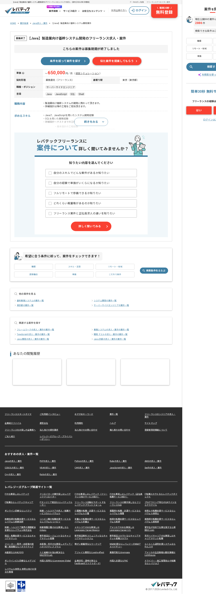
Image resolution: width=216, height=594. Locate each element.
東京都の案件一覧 (25, 305)
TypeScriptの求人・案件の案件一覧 (33, 334)
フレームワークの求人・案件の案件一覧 (35, 330)
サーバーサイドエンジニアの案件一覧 (111, 305)
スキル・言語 (74, 267)
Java (49, 94)
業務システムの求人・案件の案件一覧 (111, 330)
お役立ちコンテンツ (92, 11)
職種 (34, 267)
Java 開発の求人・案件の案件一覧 (33, 339)
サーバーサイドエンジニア (60, 87)
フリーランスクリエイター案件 (158, 2)
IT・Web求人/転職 (137, 2)
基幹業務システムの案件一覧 (30, 301)
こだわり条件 (115, 274)
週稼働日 (33, 274)
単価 (74, 274)
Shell (81, 94)
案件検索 (53, 11)
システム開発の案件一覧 (105, 301)
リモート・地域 (115, 267)
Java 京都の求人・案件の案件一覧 (110, 339)
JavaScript (61, 94)
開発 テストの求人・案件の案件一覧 (110, 334)
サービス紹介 (70, 11)
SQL (73, 94)
